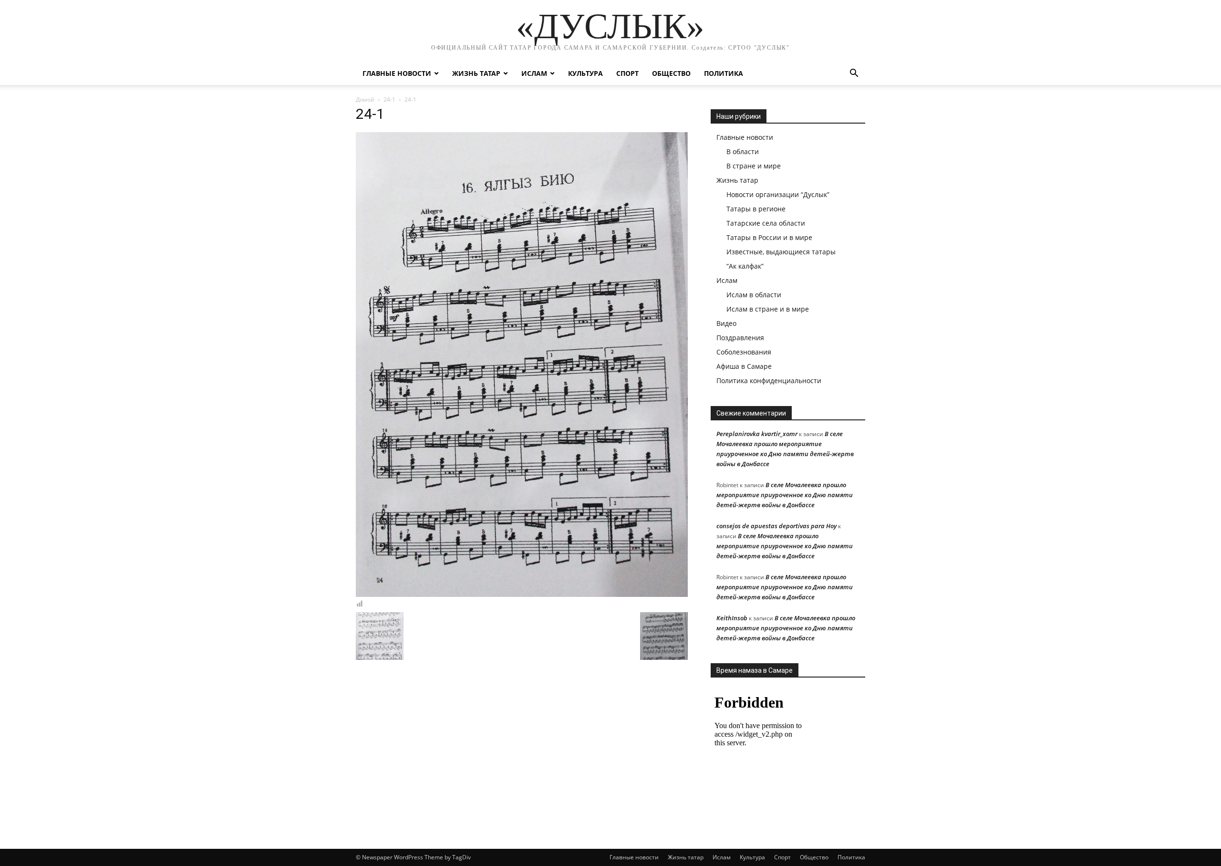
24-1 (389, 99)
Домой (365, 99)
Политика (723, 73)
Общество (671, 73)
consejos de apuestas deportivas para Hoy (776, 526)
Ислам (534, 73)
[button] (853, 74)
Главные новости (396, 73)
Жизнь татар (476, 73)
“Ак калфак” (745, 266)
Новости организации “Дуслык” (777, 194)
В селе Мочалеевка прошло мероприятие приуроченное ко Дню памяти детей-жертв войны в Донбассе (784, 494)
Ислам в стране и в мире (767, 308)
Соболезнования (743, 351)
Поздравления (740, 337)
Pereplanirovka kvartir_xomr (756, 433)
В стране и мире (753, 165)
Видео (726, 323)
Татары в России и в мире (769, 237)
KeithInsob (731, 618)
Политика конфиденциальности (768, 380)
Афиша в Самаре (744, 366)
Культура (585, 73)
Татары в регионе (756, 208)
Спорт (627, 73)
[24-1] (522, 594)
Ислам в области (753, 294)
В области (742, 151)
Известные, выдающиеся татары (781, 251)
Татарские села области (765, 223)
